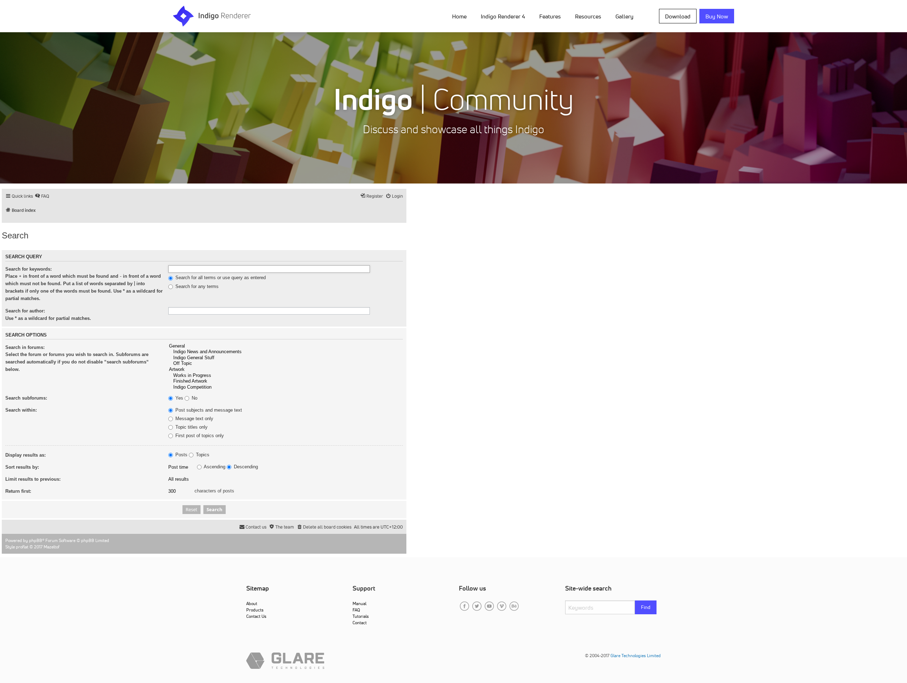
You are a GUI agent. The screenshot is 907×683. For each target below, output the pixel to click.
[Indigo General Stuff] (285, 358)
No (193, 398)
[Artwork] (285, 370)
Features (550, 16)
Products (255, 610)
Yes (178, 398)
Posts (180, 454)
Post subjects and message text (208, 410)
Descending (245, 466)
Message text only (193, 418)
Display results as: (25, 455)
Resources (588, 16)
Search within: (21, 410)
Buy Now (716, 16)
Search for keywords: (28, 269)
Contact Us (256, 616)
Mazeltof (52, 547)
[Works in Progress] (285, 376)
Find (645, 607)
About (251, 603)
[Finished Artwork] (285, 381)
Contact (360, 623)
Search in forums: (25, 347)
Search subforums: (26, 398)
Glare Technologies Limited (635, 656)
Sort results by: (22, 467)
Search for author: (25, 311)
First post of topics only (199, 435)
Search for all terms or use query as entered (220, 277)
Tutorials (361, 616)
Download (678, 16)
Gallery (624, 16)
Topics (202, 454)
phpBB (35, 540)
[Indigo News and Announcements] (285, 352)
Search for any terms (196, 286)
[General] (285, 346)
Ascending (214, 466)
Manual (359, 603)
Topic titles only (191, 427)
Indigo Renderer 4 (503, 16)
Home (459, 16)
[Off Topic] (285, 364)
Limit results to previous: (33, 479)
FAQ (356, 610)
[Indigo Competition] (285, 387)
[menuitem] (460, 16)
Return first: (18, 491)
